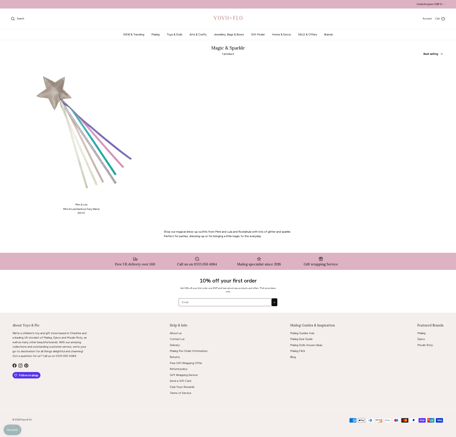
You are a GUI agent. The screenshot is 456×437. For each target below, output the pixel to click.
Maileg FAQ (297, 351)
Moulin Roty (425, 345)
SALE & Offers (307, 34)
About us (176, 333)
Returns (175, 357)
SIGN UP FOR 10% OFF (228, 4)
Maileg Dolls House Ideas (306, 345)
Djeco (421, 339)
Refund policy (178, 369)
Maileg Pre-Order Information (189, 351)
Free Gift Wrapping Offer (186, 363)
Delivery (175, 345)
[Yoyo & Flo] (228, 18)
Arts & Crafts (198, 34)
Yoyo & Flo (26, 419)
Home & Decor (281, 34)
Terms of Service (180, 393)
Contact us (177, 339)
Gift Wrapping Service (184, 375)
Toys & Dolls (174, 34)
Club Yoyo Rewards (182, 387)
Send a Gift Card (180, 381)
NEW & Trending (133, 34)
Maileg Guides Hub (302, 333)
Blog (293, 357)
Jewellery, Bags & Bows (229, 34)
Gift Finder (258, 34)
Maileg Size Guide (301, 339)
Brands (328, 34)
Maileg (155, 34)
